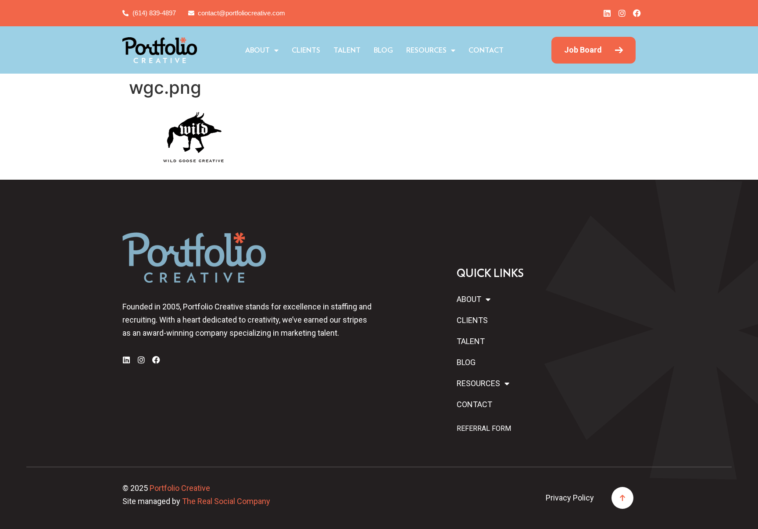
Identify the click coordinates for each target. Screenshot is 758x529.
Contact (486, 50)
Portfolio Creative (180, 488)
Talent (347, 50)
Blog (383, 50)
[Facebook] (637, 13)
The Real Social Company (226, 501)
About (257, 50)
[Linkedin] (607, 13)
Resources (426, 50)
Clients (306, 50)
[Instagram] (622, 13)
